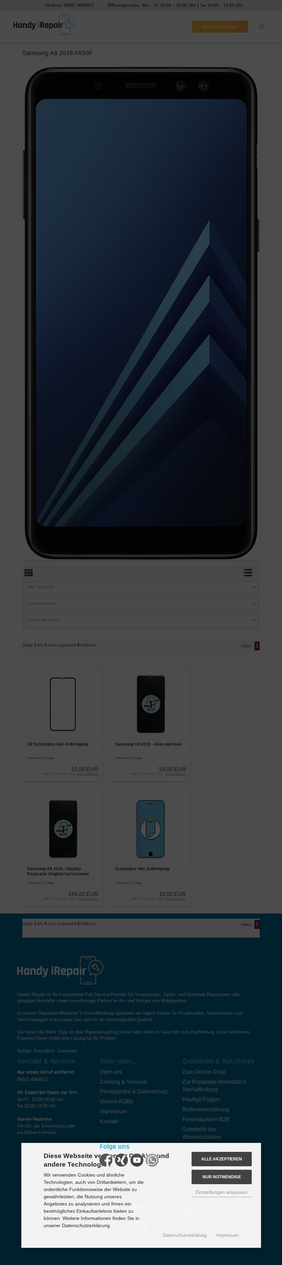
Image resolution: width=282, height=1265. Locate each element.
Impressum (227, 1235)
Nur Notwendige (222, 1177)
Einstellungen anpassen (222, 1192)
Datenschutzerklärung (184, 1235)
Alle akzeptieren (221, 1159)
